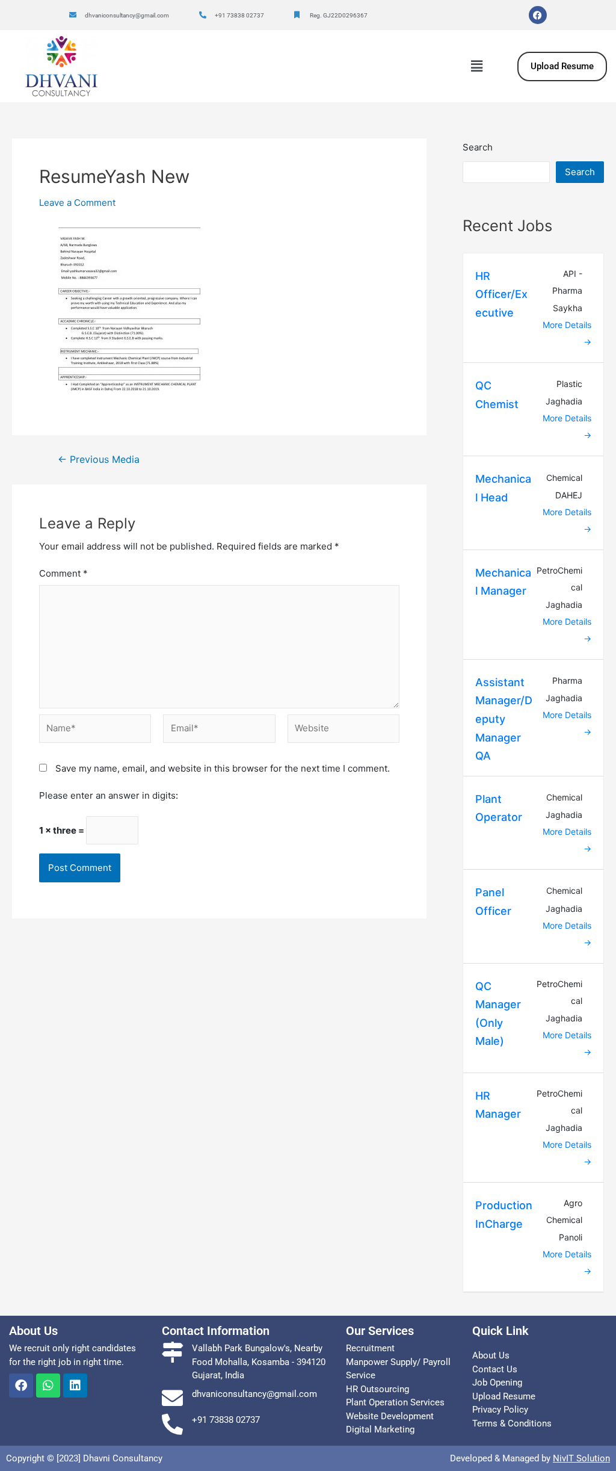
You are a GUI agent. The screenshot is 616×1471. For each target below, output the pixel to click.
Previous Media (99, 460)
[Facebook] (538, 15)
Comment (63, 573)
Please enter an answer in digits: (108, 795)
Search (478, 147)
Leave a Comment (77, 202)
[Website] (343, 731)
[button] (476, 66)
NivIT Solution (581, 1458)
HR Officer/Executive (501, 294)
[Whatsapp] (48, 1385)
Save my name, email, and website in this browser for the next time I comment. (222, 768)
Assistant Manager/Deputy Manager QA (503, 719)
